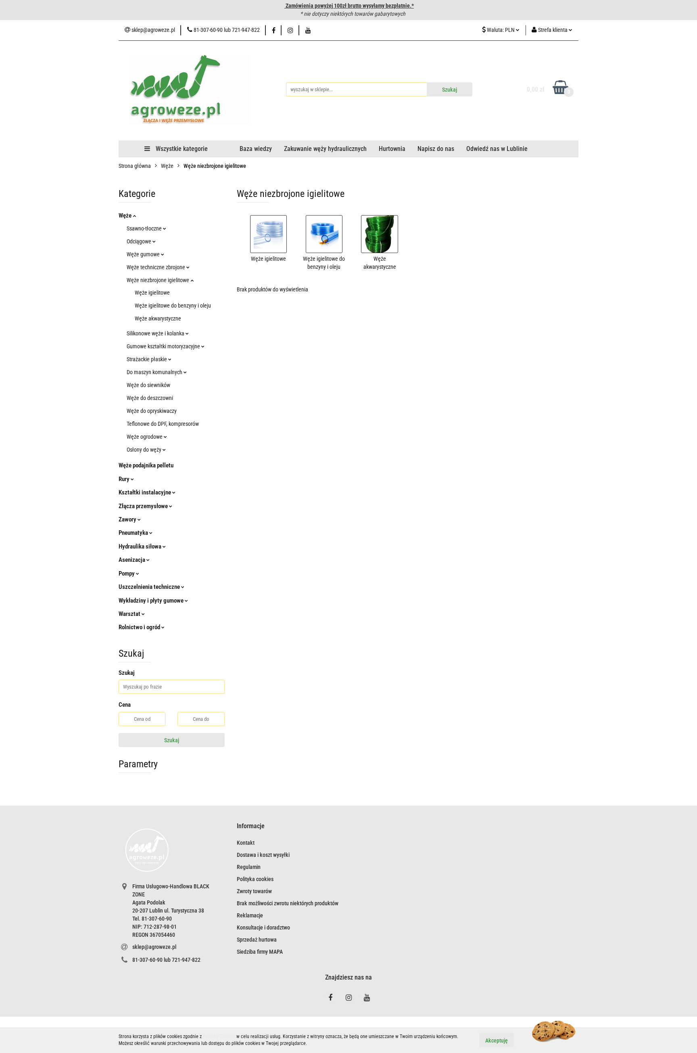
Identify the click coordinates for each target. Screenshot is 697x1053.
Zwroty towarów (254, 891)
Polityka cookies (255, 879)
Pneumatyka (134, 532)
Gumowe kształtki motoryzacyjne (164, 346)
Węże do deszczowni (150, 398)
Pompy (127, 573)
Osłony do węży (145, 449)
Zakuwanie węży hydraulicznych (325, 149)
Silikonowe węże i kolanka (156, 333)
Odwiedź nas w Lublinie (497, 149)
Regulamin (249, 867)
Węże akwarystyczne (158, 318)
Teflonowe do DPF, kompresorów (163, 424)
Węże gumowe (144, 254)
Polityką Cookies (219, 1036)
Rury (125, 479)
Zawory (128, 519)
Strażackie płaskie (147, 359)
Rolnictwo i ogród (140, 627)
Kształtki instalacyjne (145, 492)
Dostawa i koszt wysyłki (263, 855)
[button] (251, 826)
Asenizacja (132, 559)
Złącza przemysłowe (144, 506)
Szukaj (171, 740)
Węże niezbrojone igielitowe (158, 280)
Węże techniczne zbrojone (156, 267)
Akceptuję (496, 1040)
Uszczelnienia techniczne (150, 586)
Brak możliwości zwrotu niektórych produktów (287, 903)
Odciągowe (139, 241)
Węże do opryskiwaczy (152, 411)
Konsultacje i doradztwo (263, 927)
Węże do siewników (148, 385)
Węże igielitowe (152, 292)
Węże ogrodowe (145, 436)
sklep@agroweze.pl (154, 947)
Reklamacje (250, 915)
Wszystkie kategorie (181, 149)
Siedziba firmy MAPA (260, 951)
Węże (126, 215)
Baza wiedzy (256, 149)
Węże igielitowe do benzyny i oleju (173, 305)
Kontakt (246, 842)
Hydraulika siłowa (141, 546)
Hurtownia (392, 149)
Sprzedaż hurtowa (257, 939)
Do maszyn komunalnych (155, 372)
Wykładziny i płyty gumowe (152, 600)
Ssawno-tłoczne (145, 228)
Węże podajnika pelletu (146, 465)
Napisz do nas (435, 149)
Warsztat (130, 614)
